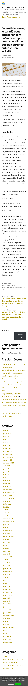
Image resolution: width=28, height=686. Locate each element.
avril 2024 (6, 513)
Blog (4, 17)
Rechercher (5, 330)
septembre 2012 (8, 627)
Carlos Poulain (7, 55)
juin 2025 (6, 472)
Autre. (5, 657)
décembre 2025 (8, 454)
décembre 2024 (8, 489)
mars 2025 (6, 481)
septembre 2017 (8, 616)
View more (7, 681)
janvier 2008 (7, 636)
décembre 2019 (8, 592)
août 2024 (6, 501)
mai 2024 (6, 510)
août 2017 (6, 619)
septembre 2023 (8, 522)
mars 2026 (6, 445)
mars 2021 (6, 563)
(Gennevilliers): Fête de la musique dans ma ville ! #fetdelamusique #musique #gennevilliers (13, 373)
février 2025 (7, 483)
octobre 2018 (7, 610)
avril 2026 (6, 442)
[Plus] (19, 17)
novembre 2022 (8, 533)
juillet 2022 (7, 542)
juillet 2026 (7, 434)
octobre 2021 (7, 557)
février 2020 (7, 589)
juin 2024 (6, 507)
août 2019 (6, 598)
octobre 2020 (7, 574)
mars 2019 (6, 601)
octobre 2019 (7, 595)
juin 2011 (6, 633)
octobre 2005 (7, 639)
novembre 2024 (8, 492)
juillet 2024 (7, 504)
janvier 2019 (7, 607)
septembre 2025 (8, 463)
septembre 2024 (8, 498)
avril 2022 (6, 551)
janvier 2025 (7, 486)
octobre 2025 (7, 460)
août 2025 (6, 466)
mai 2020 (6, 583)
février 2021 (7, 566)
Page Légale (12, 17)
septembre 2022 (8, 536)
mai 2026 (6, 439)
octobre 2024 (7, 495)
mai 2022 (6, 548)
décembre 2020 (8, 572)
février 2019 (7, 604)
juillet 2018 (7, 613)
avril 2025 (6, 478)
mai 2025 (6, 475)
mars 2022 (6, 554)
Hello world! (7, 416)
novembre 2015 (8, 624)
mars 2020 (6, 586)
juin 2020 (6, 580)
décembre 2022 (8, 531)
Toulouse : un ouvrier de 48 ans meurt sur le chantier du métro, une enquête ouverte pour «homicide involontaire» (14, 402)
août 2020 (6, 577)
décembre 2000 (8, 642)
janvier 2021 (7, 569)
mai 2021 (6, 560)
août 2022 (6, 539)
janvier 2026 (7, 451)
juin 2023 (6, 525)
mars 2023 (6, 528)
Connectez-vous (16, 211)
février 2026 (7, 448)
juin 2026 (6, 437)
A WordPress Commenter (11, 413)
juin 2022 (6, 545)
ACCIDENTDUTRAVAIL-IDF (13, 7)
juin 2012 (6, 630)
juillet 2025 (7, 469)
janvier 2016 (7, 622)
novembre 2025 (8, 457)
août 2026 (6, 431)
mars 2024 (6, 516)
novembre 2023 (8, 519)
